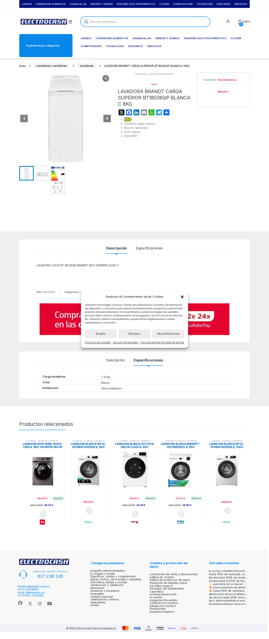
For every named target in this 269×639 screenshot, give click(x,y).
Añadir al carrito (42, 514)
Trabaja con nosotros (163, 606)
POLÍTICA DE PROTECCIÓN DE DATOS (162, 342)
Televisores (97, 588)
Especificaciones (149, 248)
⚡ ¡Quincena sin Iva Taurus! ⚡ (228, 584)
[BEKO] (180, 522)
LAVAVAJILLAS (78, 4)
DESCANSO (223, 4)
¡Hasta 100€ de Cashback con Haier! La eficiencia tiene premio (228, 574)
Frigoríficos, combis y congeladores (113, 576)
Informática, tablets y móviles (108, 582)
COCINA (164, 4)
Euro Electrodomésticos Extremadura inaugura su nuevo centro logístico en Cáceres (228, 600)
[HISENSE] (88, 522)
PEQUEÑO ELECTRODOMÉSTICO (136, 4)
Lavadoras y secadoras (52, 65)
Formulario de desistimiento (167, 588)
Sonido (94, 605)
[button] (182, 297)
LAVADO (27, 4)
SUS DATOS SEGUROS (126, 342)
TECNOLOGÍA (205, 4)
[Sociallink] (20, 603)
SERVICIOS (240, 4)
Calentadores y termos (104, 599)
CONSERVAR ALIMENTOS (51, 4)
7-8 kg (105, 377)
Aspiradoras (97, 602)
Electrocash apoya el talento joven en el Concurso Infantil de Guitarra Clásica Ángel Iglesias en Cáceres (228, 594)
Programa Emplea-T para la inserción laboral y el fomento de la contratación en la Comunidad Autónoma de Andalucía (228, 604)
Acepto (101, 333)
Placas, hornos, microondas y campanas (116, 579)
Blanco (105, 382)
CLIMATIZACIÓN (183, 4)
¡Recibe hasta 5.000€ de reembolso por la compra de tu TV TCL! (228, 581)
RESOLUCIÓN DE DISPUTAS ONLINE (168, 582)
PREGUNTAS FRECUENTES (163, 600)
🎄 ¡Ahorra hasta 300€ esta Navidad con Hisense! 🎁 (228, 597)
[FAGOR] (134, 522)
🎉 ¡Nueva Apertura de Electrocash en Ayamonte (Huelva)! (228, 587)
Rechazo (134, 333)
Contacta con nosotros (164, 603)
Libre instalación (111, 388)
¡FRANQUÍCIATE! (158, 608)
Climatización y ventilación (106, 585)
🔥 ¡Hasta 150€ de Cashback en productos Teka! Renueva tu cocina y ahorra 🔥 (228, 591)
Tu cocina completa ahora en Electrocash (228, 571)
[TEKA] (42, 522)
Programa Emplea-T (162, 611)
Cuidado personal (101, 596)
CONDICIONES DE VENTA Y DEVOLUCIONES (174, 574)
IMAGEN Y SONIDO (102, 4)
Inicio (22, 65)
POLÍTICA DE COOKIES (98, 342)
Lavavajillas (97, 593)
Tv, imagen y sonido (102, 573)
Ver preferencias (168, 333)
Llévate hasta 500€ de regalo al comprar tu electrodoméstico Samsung (228, 577)
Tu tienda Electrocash (163, 594)
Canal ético (156, 591)
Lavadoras (87, 65)
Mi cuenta (156, 597)
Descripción (116, 248)
